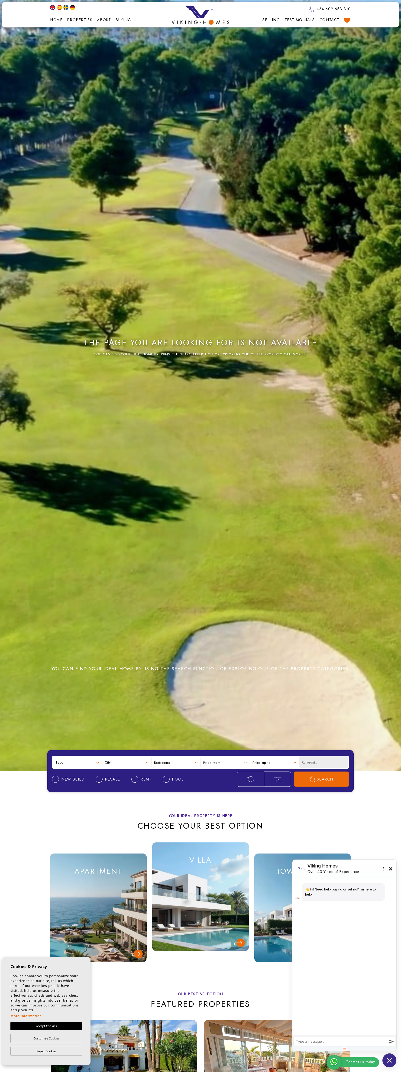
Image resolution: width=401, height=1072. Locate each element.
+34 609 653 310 (333, 9)
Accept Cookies (46, 1026)
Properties (79, 20)
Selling (271, 20)
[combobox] (77, 762)
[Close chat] (389, 1060)
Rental (98, 922)
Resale (98, 906)
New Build (98, 890)
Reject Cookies (46, 1051)
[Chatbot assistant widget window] (344, 955)
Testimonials (300, 20)
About (104, 20)
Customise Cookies (46, 1038)
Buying (123, 20)
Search (325, 779)
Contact (330, 20)
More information (26, 1016)
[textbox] (77, 762)
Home (56, 20)
